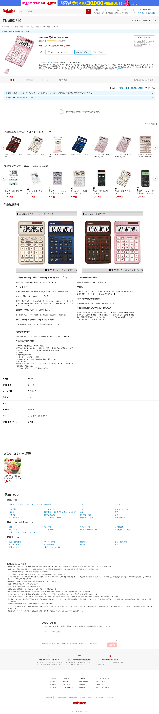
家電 (16, 27)
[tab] (12, 80)
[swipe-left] (4, 147)
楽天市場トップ (7, 27)
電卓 (37, 27)
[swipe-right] (155, 147)
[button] (104, 11)
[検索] (88, 11)
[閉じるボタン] (156, 31)
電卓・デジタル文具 (27, 27)
